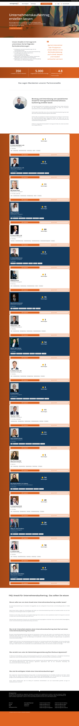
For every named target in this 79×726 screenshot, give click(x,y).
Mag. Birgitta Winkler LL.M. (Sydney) (19, 483)
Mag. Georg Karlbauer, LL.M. (17, 167)
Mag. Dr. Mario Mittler (15, 348)
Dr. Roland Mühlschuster (16, 258)
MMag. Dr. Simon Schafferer (17, 528)
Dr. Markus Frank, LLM (15, 370)
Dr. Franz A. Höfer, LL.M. (16, 235)
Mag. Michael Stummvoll (16, 303)
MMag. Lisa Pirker (14, 213)
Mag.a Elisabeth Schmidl (16, 438)
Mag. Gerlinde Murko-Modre (17, 573)
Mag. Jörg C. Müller (15, 416)
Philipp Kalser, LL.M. (15, 325)
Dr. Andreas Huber (14, 551)
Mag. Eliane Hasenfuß (15, 461)
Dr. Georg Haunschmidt (16, 506)
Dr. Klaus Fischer (14, 393)
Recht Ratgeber (25, 3)
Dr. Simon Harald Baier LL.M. (17, 145)
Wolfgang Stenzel (14, 280)
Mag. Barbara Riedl (15, 190)
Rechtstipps (33, 3)
